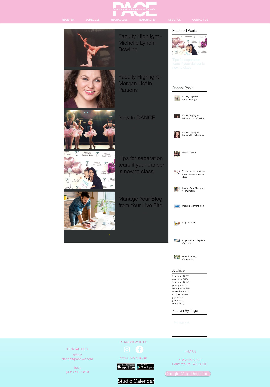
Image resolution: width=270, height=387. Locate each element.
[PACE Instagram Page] (127, 349)
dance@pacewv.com (77, 359)
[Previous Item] (177, 45)
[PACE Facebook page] (139, 349)
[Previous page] (103, 235)
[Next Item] (201, 45)
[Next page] (129, 235)
